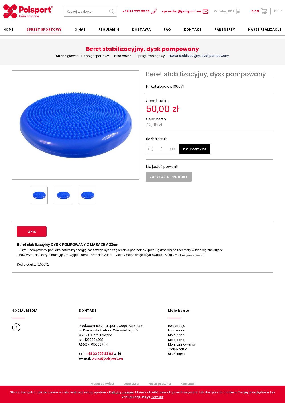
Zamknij (157, 397)
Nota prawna (160, 383)
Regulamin (108, 29)
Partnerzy (224, 29)
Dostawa (141, 29)
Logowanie (176, 330)
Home (8, 29)
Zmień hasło (177, 349)
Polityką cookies (121, 392)
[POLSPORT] (28, 11)
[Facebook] (16, 327)
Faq (167, 29)
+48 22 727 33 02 (136, 11)
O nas (80, 29)
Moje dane (176, 335)
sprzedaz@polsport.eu (181, 11)
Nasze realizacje (265, 29)
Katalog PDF (224, 11)
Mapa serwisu (102, 383)
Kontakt (193, 29)
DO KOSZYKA (195, 149)
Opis (32, 231)
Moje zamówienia (181, 344)
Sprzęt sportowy (44, 29)
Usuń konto (176, 354)
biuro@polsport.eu (107, 358)
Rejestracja (176, 325)
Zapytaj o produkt (169, 177)
